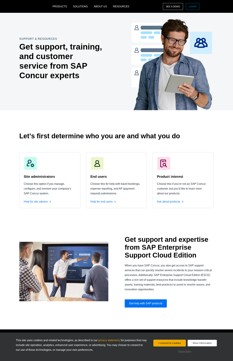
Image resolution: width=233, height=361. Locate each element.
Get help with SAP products (145, 303)
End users (98, 176)
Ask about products (169, 201)
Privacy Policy (184, 351)
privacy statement (108, 340)
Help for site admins (36, 201)
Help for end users (101, 201)
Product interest (170, 176)
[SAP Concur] (35, 6)
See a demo (173, 6)
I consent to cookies (169, 343)
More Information (202, 343)
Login (192, 6)
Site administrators (39, 176)
